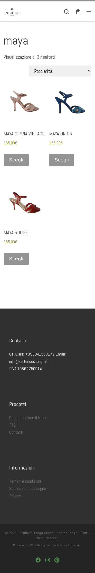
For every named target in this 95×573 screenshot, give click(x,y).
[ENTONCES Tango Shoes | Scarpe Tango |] (12, 11)
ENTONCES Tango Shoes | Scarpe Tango (48, 533)
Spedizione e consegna (27, 488)
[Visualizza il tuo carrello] (78, 11)
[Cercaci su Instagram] (47, 560)
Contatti (16, 432)
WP (32, 545)
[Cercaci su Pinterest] (56, 560)
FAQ (12, 425)
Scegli (16, 159)
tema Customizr (71, 545)
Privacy (15, 495)
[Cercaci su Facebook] (38, 560)
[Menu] (89, 11)
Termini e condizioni (25, 481)
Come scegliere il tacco (28, 417)
